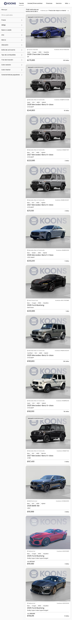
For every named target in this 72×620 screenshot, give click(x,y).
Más (66, 3)
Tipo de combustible (8, 55)
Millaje (3, 25)
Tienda (21, 3)
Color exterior (6, 65)
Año (2, 35)
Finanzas (49, 3)
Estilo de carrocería (8, 50)
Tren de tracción (7, 60)
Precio (3, 20)
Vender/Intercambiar (34, 3)
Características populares (10, 75)
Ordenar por (44, 10)
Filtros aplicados (7, 15)
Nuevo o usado (6, 30)
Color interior (6, 70)
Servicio (59, 3)
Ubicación (4, 45)
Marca (3, 40)
